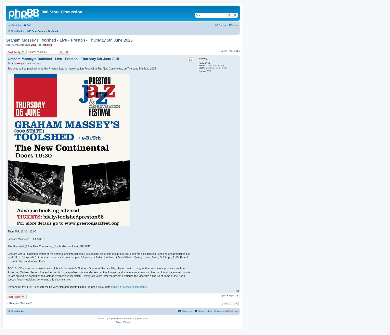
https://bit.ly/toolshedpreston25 (129, 286)
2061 (207, 63)
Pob (39, 45)
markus (32, 45)
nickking (47, 45)
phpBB (112, 318)
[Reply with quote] (190, 59)
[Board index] (24, 13)
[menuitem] (27, 25)
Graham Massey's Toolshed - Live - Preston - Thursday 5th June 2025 (69, 40)
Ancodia (23, 45)
